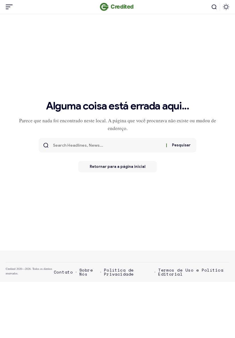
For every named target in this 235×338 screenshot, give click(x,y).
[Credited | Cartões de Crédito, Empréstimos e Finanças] (117, 7)
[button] (10, 7)
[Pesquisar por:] (107, 145)
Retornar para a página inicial (117, 166)
